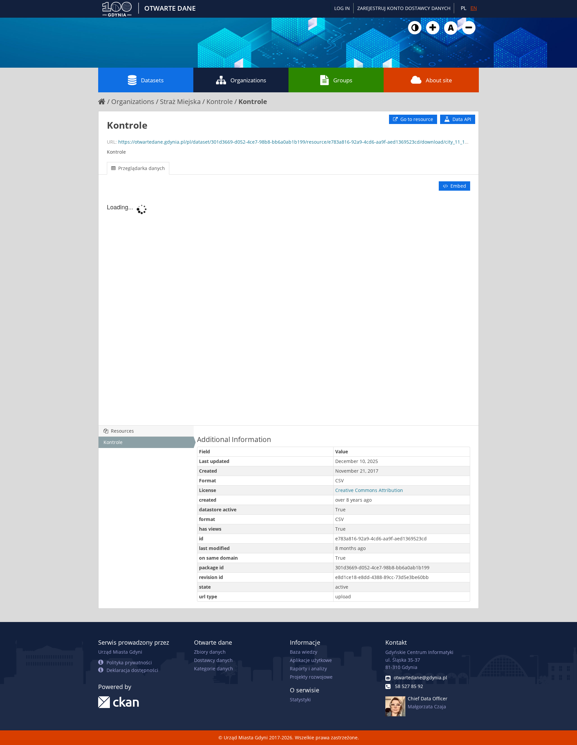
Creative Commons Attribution (369, 490)
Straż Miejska (180, 101)
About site (439, 80)
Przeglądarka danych (141, 168)
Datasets (152, 80)
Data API (461, 119)
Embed (457, 186)
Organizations (248, 80)
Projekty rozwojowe (311, 677)
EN (473, 8)
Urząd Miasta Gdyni (120, 652)
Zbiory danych (210, 652)
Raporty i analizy (308, 668)
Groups (342, 80)
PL (463, 8)
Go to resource (416, 119)
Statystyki (300, 699)
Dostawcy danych (213, 660)
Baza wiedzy (303, 652)
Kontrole (219, 101)
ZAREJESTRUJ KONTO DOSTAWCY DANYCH (403, 8)
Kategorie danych (213, 668)
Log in (342, 8)
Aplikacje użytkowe (311, 660)
